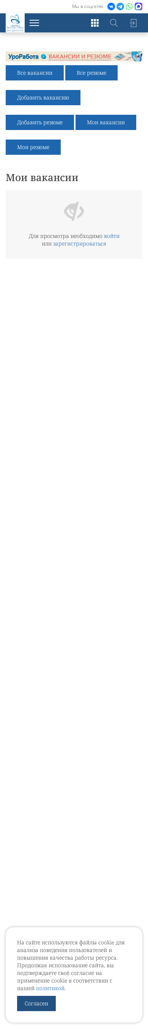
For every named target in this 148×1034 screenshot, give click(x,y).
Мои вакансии (106, 122)
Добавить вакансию (43, 97)
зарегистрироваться (79, 243)
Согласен (36, 1003)
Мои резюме (33, 147)
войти (112, 235)
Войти (132, 22)
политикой (50, 988)
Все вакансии (34, 72)
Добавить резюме (40, 122)
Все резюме (91, 72)
